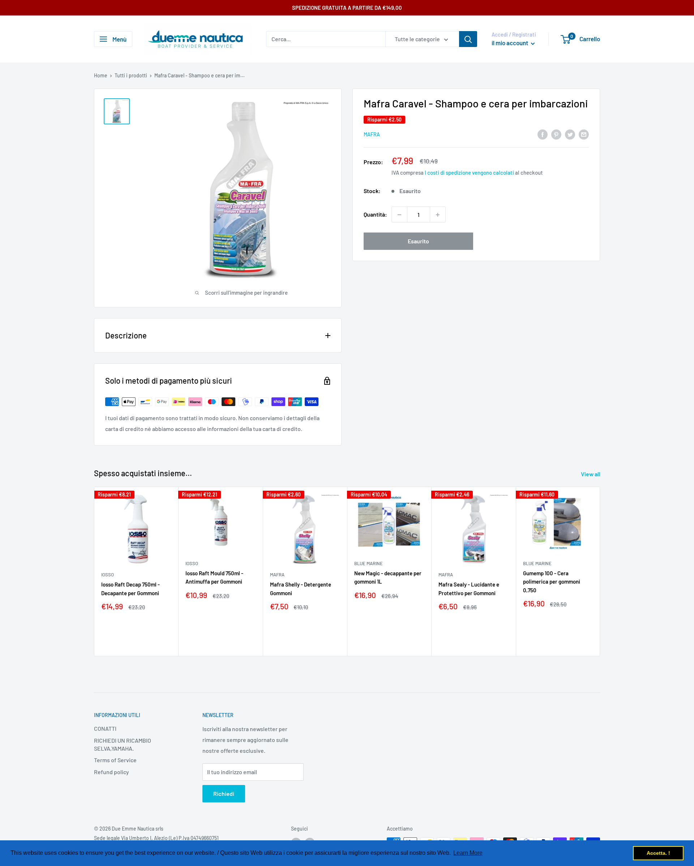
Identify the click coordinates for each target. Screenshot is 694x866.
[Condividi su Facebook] (542, 134)
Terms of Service (115, 759)
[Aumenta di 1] (437, 214)
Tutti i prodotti (131, 75)
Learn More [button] (468, 853)
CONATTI (105, 728)
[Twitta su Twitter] (570, 134)
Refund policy (111, 771)
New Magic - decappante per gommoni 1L (387, 577)
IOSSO (107, 574)
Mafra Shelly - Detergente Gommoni (300, 588)
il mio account (510, 42)
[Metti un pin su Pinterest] (556, 134)
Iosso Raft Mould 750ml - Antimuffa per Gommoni (214, 577)
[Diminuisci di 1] (399, 214)
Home (100, 75)
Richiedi (223, 793)
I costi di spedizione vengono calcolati (469, 173)
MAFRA (372, 135)
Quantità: (375, 214)
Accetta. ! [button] (658, 853)
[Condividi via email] (584, 134)
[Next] (600, 571)
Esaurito (418, 241)
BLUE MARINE (368, 563)
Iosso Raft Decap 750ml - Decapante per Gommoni (130, 588)
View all (591, 473)
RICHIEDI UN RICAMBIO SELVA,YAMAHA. (122, 744)
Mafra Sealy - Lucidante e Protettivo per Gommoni (468, 588)
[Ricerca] (468, 39)
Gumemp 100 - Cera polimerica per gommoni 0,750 (551, 581)
